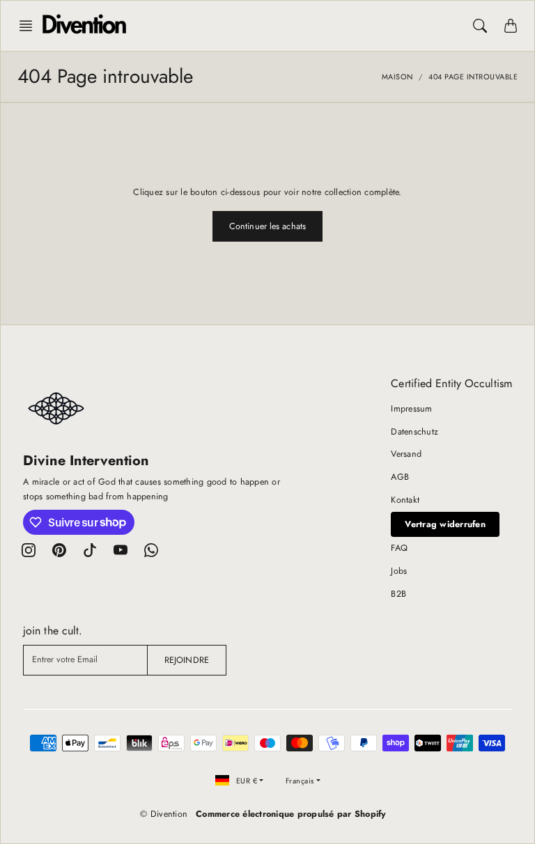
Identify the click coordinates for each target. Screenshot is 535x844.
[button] (29, 25)
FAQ (399, 548)
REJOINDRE (186, 660)
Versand (406, 454)
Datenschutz (414, 431)
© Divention (163, 814)
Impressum (411, 409)
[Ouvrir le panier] (510, 25)
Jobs (399, 571)
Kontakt (405, 500)
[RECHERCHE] (480, 25)
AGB (400, 477)
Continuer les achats (267, 226)
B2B (398, 594)
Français (300, 780)
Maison (397, 76)
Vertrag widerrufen (445, 524)
